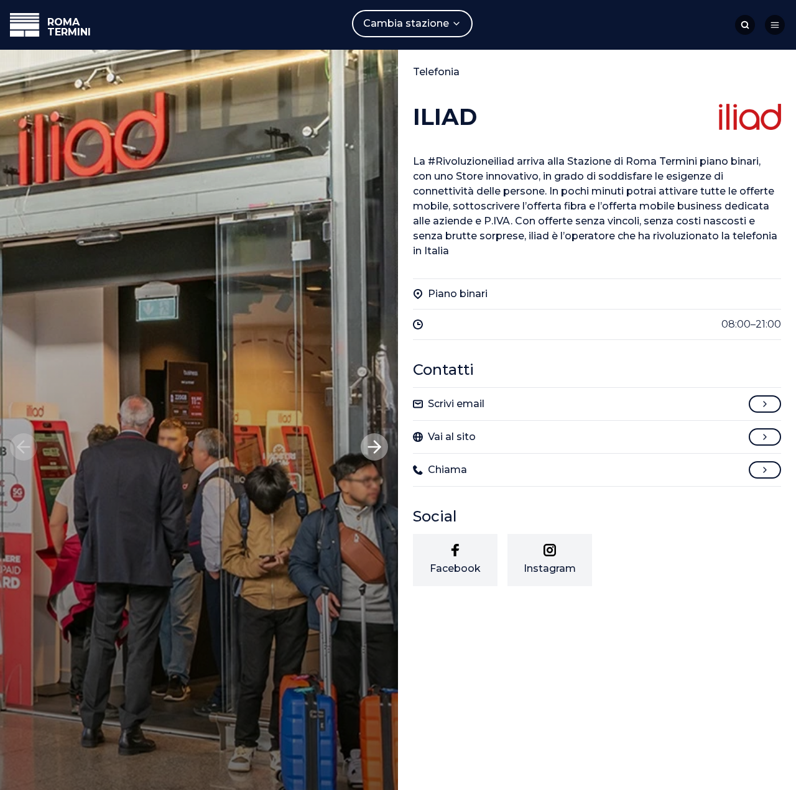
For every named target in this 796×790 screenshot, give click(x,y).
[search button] (745, 25)
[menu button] (775, 25)
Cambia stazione (406, 23)
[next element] (374, 447)
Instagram (550, 568)
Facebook (455, 568)
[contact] (765, 404)
